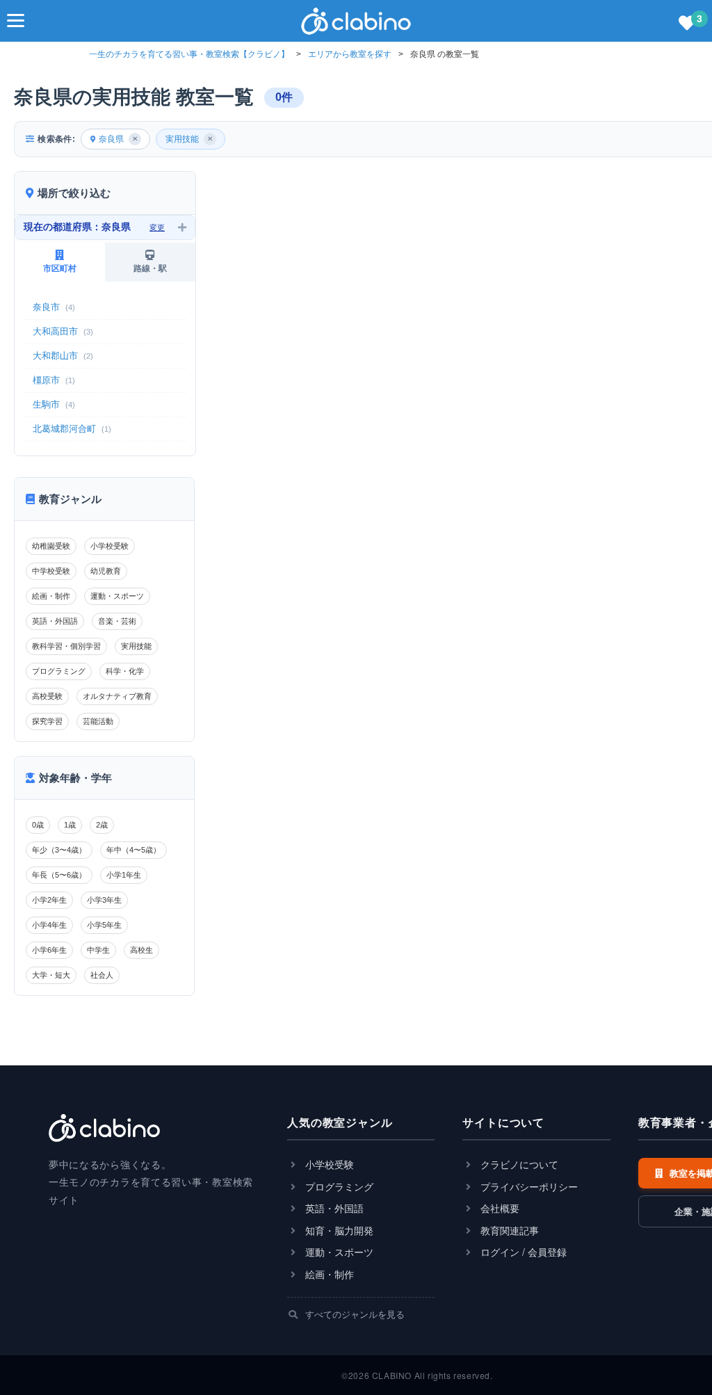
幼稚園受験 (51, 546)
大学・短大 (51, 975)
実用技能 (189, 139)
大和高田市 (63, 331)
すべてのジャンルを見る (353, 1314)
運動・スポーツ (117, 596)
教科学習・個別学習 (66, 646)
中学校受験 (51, 571)
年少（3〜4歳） (59, 850)
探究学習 (47, 721)
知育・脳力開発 (337, 1230)
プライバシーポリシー (528, 1186)
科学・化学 (125, 671)
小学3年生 (104, 900)
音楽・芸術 (117, 621)
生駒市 (54, 404)
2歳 (102, 825)
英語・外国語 (55, 621)
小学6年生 (49, 950)
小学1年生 (123, 875)
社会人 (101, 975)
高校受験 (47, 696)
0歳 (38, 825)
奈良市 (54, 307)
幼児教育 (105, 571)
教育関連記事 (508, 1230)
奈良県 (118, 139)
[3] (687, 23)
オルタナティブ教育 (117, 696)
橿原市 (54, 380)
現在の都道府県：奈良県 (94, 226)
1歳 (70, 825)
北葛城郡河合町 (72, 429)
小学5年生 (104, 925)
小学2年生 (49, 900)
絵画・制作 (51, 596)
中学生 (98, 950)
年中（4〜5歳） (133, 850)
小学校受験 (109, 546)
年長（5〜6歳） (59, 875)
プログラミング (59, 671)
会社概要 (498, 1208)
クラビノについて (518, 1164)
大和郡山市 (63, 355)
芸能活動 (98, 721)
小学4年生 (49, 925)
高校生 (141, 950)
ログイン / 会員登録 (522, 1252)
